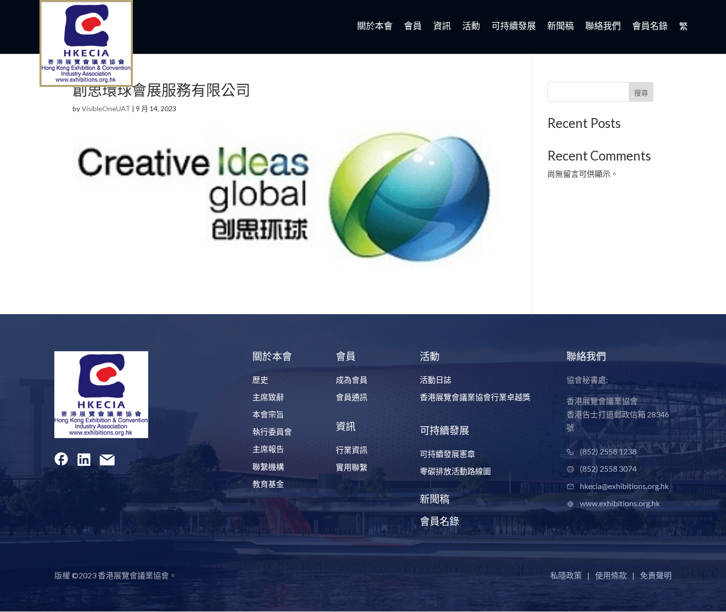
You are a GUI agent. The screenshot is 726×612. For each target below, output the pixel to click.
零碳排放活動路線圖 (455, 471)
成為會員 (351, 379)
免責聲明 (656, 575)
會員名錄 (650, 26)
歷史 (260, 379)
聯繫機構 (268, 466)
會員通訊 (351, 397)
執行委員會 (272, 431)
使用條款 (611, 575)
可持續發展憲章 (447, 453)
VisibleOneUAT (105, 108)
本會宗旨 (268, 414)
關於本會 (375, 26)
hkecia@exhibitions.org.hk (624, 485)
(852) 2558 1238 (608, 451)
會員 (413, 26)
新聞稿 (560, 26)
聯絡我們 (603, 26)
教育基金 (268, 484)
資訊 (442, 26)
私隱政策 (566, 575)
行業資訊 (351, 449)
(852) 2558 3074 (608, 468)
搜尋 (641, 92)
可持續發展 (513, 26)
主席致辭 (268, 397)
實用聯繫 (351, 467)
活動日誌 (435, 379)
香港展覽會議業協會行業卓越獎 (475, 397)
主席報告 (268, 448)
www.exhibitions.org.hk (620, 503)
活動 (471, 26)
